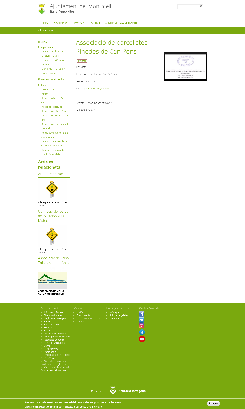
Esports (48, 330)
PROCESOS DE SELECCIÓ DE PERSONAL (55, 356)
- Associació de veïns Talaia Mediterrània (55, 134)
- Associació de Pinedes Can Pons (55, 117)
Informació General (54, 312)
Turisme (95, 22)
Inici (46, 22)
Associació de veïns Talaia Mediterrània (53, 260)
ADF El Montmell (51, 174)
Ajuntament (61, 22)
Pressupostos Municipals (57, 336)
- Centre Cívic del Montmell (54, 51)
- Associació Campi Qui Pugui (52, 100)
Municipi (79, 22)
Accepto (213, 403)
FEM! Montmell (52, 348)
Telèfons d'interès (53, 315)
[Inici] (41, 13)
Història (42, 41)
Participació (50, 351)
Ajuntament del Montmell (80, 8)
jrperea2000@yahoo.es (97, 88)
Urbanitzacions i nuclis (51, 79)
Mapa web (115, 318)
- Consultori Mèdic (50, 55)
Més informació (94, 406)
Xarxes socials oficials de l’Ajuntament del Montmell (55, 369)
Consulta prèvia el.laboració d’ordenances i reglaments (56, 362)
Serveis (48, 345)
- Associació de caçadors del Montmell (55, 126)
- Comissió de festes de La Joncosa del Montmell (54, 143)
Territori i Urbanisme (54, 342)
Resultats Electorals (54, 339)
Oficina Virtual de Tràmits (121, 22)
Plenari (47, 321)
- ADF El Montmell (49, 89)
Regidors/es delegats (55, 318)
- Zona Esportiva (49, 73)
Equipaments (45, 47)
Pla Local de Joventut (55, 333)
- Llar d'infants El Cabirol (53, 68)
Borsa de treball (52, 324)
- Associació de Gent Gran (54, 111)
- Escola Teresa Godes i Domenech (52, 62)
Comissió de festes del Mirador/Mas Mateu (53, 216)
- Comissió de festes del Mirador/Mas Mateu (52, 152)
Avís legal (114, 312)
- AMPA (44, 94)
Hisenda (48, 327)
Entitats (49, 30)
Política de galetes (119, 315)
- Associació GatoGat (51, 106)
